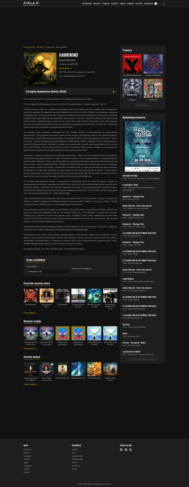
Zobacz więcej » (30, 384)
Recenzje (114, 3)
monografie (28, 466)
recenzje (27, 459)
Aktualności (87, 3)
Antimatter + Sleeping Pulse (133, 196)
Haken (125, 333)
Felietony (139, 3)
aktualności (27, 449)
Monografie (148, 3)
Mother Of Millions (153, 75)
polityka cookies (77, 459)
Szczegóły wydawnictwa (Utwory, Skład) (46, 91)
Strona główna (29, 47)
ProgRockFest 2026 (130, 184)
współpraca (76, 466)
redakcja (75, 449)
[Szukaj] (163, 3)
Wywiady (130, 3)
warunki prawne (77, 456)
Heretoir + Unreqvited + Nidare (134, 342)
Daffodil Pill (153, 100)
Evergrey (132, 100)
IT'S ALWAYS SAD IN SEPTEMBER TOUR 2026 (139, 233)
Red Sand (126, 324)
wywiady (27, 472)
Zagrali (122, 3)
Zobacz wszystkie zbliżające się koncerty (142, 359)
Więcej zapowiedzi (142, 105)
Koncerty (97, 3)
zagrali (26, 462)
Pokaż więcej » (30, 313)
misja (73, 453)
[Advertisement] (94, 25)
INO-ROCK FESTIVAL (130, 175)
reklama (74, 462)
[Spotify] (126, 449)
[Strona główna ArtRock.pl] (31, 3)
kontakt (74, 469)
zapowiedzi (27, 456)
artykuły (26, 469)
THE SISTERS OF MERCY (132, 351)
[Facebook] (121, 449)
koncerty (27, 453)
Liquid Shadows (128, 278)
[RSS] (130, 449)
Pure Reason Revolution (132, 75)
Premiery (105, 3)
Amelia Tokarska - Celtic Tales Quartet (137, 205)
